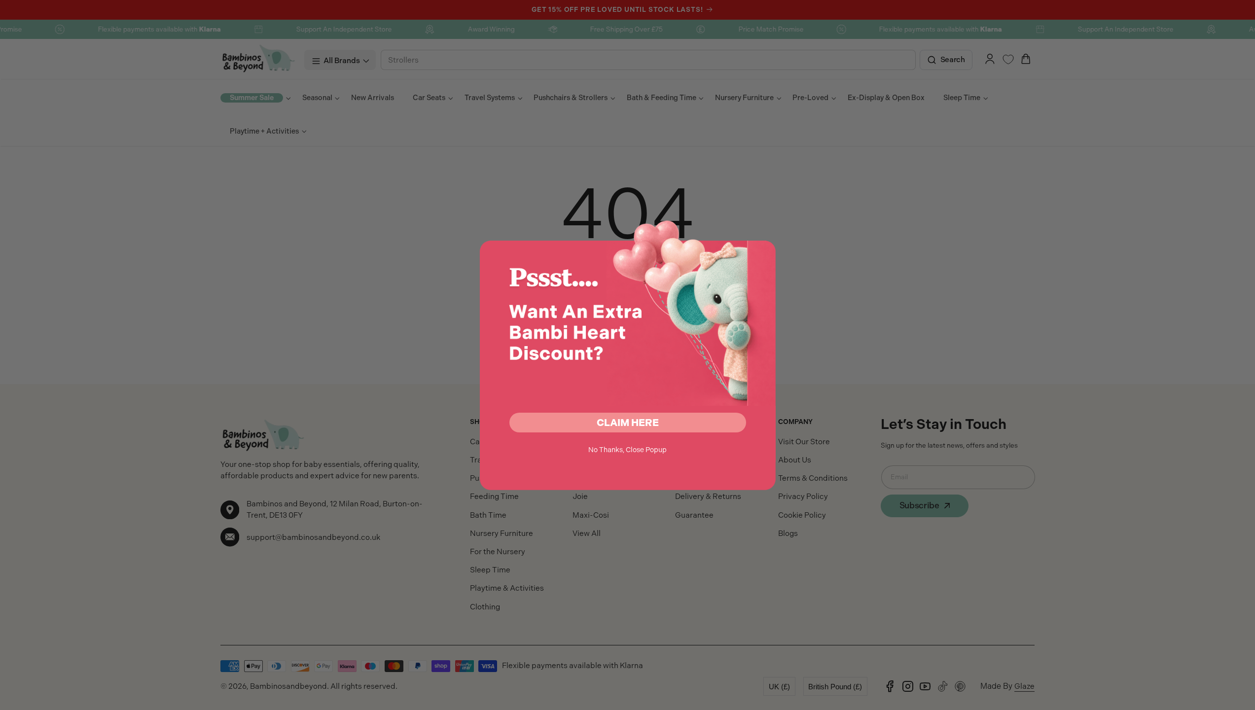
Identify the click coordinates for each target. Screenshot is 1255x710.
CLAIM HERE (628, 422)
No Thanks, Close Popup (627, 450)
